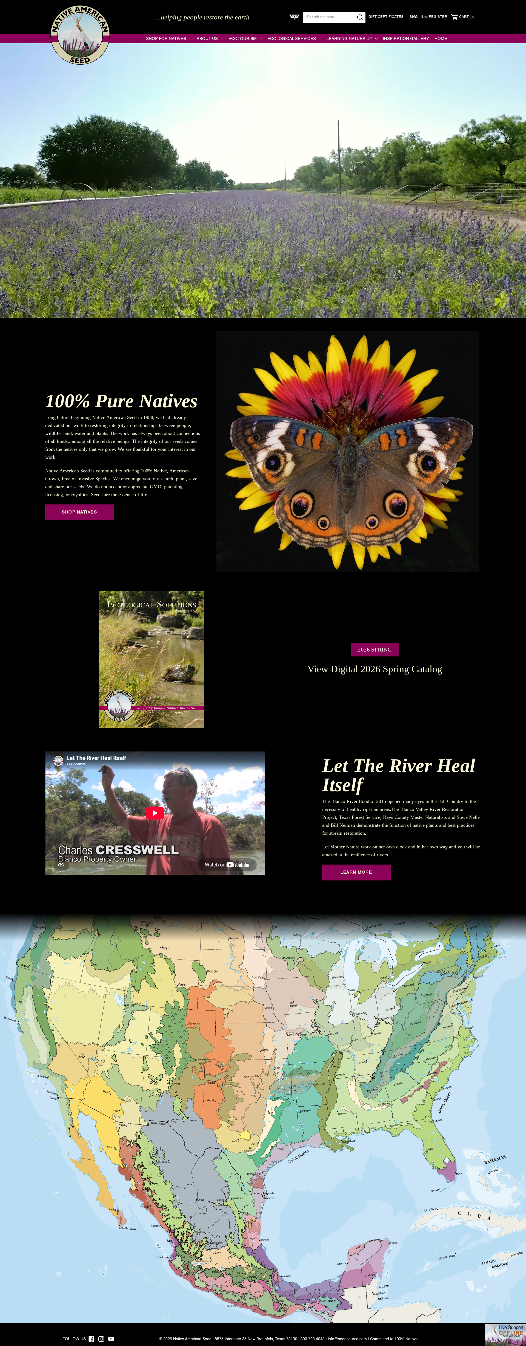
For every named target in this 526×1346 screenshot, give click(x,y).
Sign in (416, 17)
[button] (151, 659)
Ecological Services (291, 39)
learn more (356, 872)
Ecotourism (242, 39)
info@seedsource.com (347, 1339)
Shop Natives (79, 512)
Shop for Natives (166, 39)
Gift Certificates (386, 17)
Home (440, 39)
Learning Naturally (349, 39)
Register (438, 17)
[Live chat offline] (505, 1335)
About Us (207, 39)
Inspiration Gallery (406, 39)
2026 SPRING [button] (375, 649)
